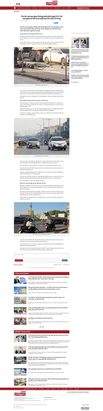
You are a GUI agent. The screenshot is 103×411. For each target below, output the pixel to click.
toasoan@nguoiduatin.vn (19, 407)
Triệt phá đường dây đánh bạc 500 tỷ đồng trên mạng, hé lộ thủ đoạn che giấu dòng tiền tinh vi (80, 58)
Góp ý (83, 5)
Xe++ (51, 8)
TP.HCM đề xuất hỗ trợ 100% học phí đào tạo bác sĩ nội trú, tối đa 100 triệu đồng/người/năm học (80, 51)
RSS (69, 392)
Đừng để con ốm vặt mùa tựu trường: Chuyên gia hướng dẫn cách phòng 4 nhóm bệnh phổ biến (80, 77)
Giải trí (46, 8)
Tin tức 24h (80, 392)
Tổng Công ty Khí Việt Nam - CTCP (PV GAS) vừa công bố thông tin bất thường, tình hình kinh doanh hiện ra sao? (47, 288)
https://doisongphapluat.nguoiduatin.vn (20, 397)
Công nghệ (57, 8)
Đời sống (34, 8)
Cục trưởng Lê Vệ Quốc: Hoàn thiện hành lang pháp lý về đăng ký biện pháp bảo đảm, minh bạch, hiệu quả (48, 278)
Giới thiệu (73, 392)
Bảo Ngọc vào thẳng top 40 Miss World (40, 318)
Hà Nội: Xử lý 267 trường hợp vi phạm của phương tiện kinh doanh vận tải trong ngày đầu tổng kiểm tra (47, 358)
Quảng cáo (87, 5)
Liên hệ (80, 5)
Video (63, 8)
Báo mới (86, 392)
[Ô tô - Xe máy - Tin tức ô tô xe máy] (75, 82)
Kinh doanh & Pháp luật (24, 8)
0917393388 (17, 406)
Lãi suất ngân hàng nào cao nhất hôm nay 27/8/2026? (45, 369)
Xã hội (40, 8)
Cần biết (69, 8)
